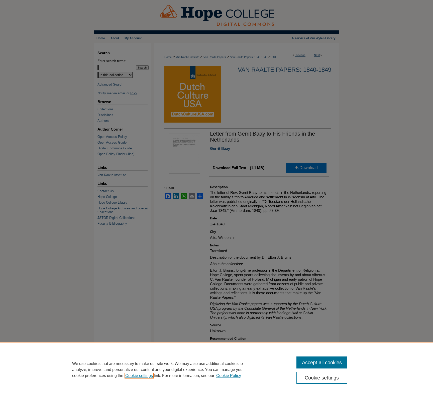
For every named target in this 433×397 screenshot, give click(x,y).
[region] (216, 369)
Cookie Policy (228, 375)
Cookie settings (139, 375)
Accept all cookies (322, 362)
